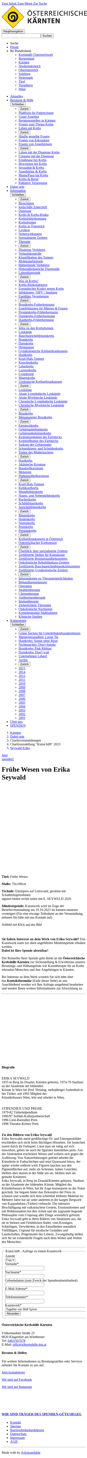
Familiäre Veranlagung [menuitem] (34, 296)
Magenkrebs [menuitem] (27, 378)
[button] (13, 31)
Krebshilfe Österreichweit (36, 54)
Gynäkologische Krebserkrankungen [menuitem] (43, 351)
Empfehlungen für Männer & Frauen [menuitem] (43, 308)
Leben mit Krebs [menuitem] (30, 128)
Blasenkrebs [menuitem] (27, 515)
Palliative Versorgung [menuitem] (33, 183)
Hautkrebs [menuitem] (25, 355)
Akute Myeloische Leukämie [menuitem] (38, 397)
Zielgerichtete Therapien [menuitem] (35, 605)
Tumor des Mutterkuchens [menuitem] (36, 452)
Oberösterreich (28, 70)
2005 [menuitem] (22, 702)
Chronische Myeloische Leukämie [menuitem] (41, 405)
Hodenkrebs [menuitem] (27, 519)
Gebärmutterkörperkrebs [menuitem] (35, 433)
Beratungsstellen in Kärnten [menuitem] (37, 120)
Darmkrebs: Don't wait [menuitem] (34, 652)
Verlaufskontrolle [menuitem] (30, 253)
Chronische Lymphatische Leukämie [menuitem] (43, 401)
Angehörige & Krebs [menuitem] (33, 171)
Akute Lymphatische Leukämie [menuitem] (39, 393)
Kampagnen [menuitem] (18, 620)
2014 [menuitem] (22, 672)
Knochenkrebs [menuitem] (28, 362)
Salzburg (24, 74)
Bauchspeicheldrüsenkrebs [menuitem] (36, 336)
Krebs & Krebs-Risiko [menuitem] (34, 215)
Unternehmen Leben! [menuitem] (33, 656)
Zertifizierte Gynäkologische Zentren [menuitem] (43, 570)
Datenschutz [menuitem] (18, 1434)
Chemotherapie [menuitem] (29, 593)
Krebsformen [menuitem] (27, 222)
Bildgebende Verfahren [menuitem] (34, 265)
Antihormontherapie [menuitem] (32, 597)
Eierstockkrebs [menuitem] (28, 425)
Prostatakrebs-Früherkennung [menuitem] (38, 312)
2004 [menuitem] (22, 706)
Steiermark (26, 77)
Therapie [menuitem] (24, 241)
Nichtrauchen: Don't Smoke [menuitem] (37, 644)
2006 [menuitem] (22, 699)
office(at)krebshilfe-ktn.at (29, 1344)
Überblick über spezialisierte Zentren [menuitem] (43, 551)
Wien (22, 89)
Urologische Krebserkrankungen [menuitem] (40, 381)
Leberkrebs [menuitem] (26, 366)
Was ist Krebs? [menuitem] (28, 281)
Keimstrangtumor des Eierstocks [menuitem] (40, 437)
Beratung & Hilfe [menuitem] (21, 100)
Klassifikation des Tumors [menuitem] (36, 257)
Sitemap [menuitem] (15, 1426)
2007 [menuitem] (22, 695)
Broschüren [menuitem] (26, 203)
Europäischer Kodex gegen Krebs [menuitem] (41, 288)
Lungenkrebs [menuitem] (27, 370)
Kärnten (24, 62)
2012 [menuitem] (22, 676)
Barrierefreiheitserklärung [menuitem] (27, 1430)
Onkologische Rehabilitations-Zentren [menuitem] (44, 562)
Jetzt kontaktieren (13, 1372)
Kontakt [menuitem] (15, 1422)
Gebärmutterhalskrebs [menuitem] (33, 429)
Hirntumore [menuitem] (26, 347)
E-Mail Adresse (16, 1289)
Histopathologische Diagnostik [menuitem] (39, 269)
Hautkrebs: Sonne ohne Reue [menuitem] (38, 641)
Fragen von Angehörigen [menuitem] (35, 144)
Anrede (10, 1256)
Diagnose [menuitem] (25, 211)
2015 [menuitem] (22, 668)
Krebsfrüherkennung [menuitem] (32, 218)
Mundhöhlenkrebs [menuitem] (31, 492)
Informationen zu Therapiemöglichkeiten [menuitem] (46, 578)
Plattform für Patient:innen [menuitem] (36, 113)
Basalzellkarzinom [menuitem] (31, 468)
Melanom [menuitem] (25, 472)
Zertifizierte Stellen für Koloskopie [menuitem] (42, 555)
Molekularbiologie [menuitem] (31, 261)
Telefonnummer (16, 1297)
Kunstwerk (13, 1305)
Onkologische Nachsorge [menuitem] (35, 609)
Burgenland (26, 58)
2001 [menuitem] (22, 718)
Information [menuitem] (18, 190)
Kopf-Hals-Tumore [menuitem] (31, 358)
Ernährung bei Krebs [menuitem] (32, 160)
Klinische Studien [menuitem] (30, 616)
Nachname (13, 1272)
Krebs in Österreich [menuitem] (32, 226)
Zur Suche (40, 3)
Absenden (13, 1313)
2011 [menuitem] (22, 679)
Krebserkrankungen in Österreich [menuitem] (41, 539)
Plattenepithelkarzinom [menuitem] (34, 476)
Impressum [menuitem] (17, 1438)
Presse (14, 47)
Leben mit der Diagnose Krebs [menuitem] (39, 152)
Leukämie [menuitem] (25, 332)
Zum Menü (25, 3)
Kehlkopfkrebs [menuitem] (28, 488)
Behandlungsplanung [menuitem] (33, 582)
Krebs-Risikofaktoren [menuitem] (33, 285)
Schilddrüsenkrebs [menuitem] (31, 503)
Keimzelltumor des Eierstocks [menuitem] (38, 441)
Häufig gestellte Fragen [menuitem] (34, 136)
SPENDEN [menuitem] (18, 725)
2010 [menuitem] (22, 683)
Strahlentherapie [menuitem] (29, 590)
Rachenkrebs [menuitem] (27, 499)
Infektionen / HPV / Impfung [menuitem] (38, 292)
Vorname (12, 1264)
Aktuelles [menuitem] (16, 96)
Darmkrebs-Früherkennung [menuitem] (37, 316)
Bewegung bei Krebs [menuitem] (33, 164)
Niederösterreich (30, 66)
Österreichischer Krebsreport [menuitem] (38, 543)
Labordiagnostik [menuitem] (29, 272)
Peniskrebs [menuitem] (26, 527)
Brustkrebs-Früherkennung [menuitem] (36, 304)
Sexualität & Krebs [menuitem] (31, 167)
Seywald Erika (20, 748)
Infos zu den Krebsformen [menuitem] (36, 328)
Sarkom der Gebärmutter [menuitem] (35, 444)
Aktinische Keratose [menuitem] (32, 464)
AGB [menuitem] (14, 1441)
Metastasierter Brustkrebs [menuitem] (35, 417)
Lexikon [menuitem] (24, 230)
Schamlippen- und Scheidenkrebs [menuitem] (41, 448)
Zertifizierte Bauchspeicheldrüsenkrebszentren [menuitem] (49, 566)
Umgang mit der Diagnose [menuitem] (36, 156)
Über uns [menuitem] (16, 721)
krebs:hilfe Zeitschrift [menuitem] (33, 207)
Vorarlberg (26, 85)
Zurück (24, 108)
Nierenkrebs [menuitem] (27, 523)
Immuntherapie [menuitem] (29, 601)
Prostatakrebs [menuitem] (27, 530)
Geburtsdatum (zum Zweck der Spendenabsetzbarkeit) (41, 1280)
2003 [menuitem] (22, 710)
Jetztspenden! (8, 757)
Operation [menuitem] (25, 586)
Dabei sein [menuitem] (17, 187)
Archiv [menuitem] (23, 660)
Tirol (22, 81)
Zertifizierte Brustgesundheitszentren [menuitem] (43, 558)
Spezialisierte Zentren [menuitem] (33, 237)
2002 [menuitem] (22, 714)
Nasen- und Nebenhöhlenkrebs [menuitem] (39, 495)
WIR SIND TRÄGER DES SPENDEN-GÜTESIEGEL (42, 1414)
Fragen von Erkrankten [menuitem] (34, 140)
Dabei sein (17, 736)
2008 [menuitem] (22, 691)
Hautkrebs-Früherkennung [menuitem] (36, 320)
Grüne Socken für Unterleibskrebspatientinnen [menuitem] (49, 633)
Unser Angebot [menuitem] (29, 116)
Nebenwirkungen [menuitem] (30, 234)
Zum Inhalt (9, 3)
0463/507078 (16, 1341)
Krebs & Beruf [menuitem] (28, 179)
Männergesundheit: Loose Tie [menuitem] (38, 637)
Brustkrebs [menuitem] (26, 339)
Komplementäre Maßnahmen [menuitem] (38, 613)
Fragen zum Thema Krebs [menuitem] (36, 124)
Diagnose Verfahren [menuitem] (32, 250)
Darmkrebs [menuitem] (26, 343)
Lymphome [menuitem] (26, 374)
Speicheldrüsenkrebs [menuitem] (32, 507)
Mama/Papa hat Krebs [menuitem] (33, 175)
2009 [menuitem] (22, 687)
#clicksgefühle (30, 1452)
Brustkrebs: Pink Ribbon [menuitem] (35, 648)
